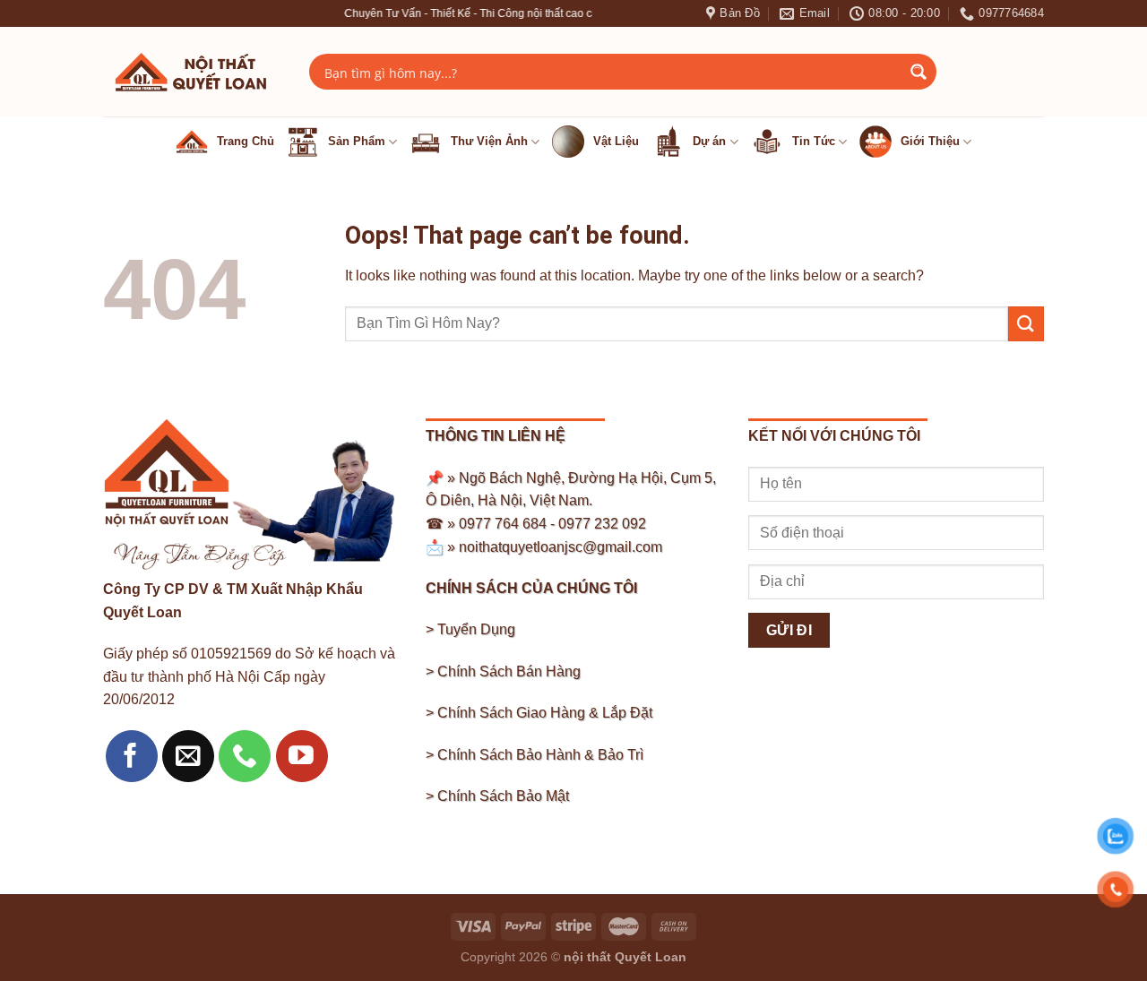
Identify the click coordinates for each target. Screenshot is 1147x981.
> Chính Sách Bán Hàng (503, 671)
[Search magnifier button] (918, 71)
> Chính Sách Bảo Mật (497, 796)
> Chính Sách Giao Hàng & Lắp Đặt (539, 712)
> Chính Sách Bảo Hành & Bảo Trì (534, 754)
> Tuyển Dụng (470, 629)
